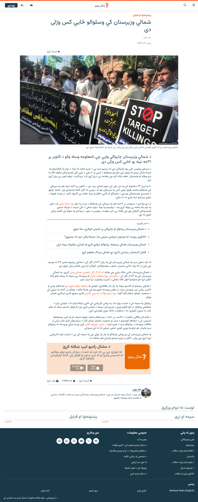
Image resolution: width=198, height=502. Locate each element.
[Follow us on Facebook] (96, 441)
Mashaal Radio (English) (182, 491)
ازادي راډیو (141, 491)
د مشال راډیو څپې (138, 474)
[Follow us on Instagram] (74, 441)
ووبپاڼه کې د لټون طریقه (136, 468)
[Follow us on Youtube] (81, 441)
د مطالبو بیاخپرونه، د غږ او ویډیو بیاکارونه (128, 451)
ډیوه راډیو (93, 491)
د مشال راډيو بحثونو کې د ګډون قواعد (129, 445)
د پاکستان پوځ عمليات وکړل (105, 276)
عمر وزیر (147, 37)
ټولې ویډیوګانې (187, 439)
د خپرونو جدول (187, 468)
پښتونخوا (190, 445)
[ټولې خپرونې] (22, 5)
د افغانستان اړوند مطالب (183, 451)
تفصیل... (104, 421)
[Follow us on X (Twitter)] (89, 441)
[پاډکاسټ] (59, 441)
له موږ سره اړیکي (139, 462)
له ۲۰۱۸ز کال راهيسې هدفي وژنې (87, 272)
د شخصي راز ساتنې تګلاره (135, 456)
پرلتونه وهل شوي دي (76, 286)
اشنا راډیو (45, 491)
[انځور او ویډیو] (31, 5)
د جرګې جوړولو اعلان (96, 324)
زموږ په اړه (142, 439)
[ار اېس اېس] (67, 441)
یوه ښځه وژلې (66, 204)
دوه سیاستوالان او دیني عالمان (100, 293)
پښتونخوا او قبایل (142, 15)
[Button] (53, 52)
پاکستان (190, 456)
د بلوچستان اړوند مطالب (183, 462)
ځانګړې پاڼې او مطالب (184, 474)
